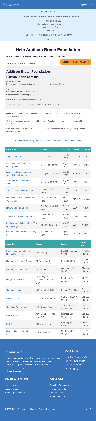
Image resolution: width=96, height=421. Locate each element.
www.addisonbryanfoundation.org (27, 99)
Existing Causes (12, 389)
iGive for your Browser (75, 361)
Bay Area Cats (12, 298)
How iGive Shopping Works (77, 357)
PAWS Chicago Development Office (37, 140)
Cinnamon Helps (13, 290)
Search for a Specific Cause (76, 62)
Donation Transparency (60, 385)
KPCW (9, 324)
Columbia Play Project (16, 307)
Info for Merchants (58, 389)
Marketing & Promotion (15, 393)
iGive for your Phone (74, 365)
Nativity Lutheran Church (17, 208)
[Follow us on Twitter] (87, 409)
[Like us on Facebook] (90, 409)
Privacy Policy (56, 393)
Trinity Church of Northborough (20, 216)
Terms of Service (57, 397)
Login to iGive (86, 5)
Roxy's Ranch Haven (15, 280)
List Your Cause (12, 385)
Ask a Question (14, 371)
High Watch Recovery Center (19, 261)
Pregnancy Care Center (16, 270)
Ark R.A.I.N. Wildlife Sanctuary (19, 191)
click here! (61, 104)
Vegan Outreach (13, 156)
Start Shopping (71, 368)
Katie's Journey (13, 315)
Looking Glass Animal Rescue (69, 140)
